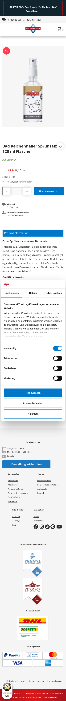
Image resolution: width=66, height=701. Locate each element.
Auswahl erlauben (33, 403)
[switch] (57, 358)
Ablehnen (33, 413)
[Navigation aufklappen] (5, 29)
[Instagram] (42, 526)
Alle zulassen (33, 392)
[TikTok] (47, 526)
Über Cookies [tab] (54, 292)
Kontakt (10, 456)
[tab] (33, 233)
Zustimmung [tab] (12, 292)
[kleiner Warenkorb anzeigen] (60, 28)
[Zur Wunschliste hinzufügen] (60, 146)
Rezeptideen (39, 520)
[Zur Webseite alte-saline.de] (32, 591)
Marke (36, 516)
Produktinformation (16, 233)
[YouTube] (59, 526)
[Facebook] (36, 526)
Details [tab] (33, 292)
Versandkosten (25, 181)
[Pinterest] (53, 526)
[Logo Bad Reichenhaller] (33, 28)
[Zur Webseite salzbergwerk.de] (32, 563)
